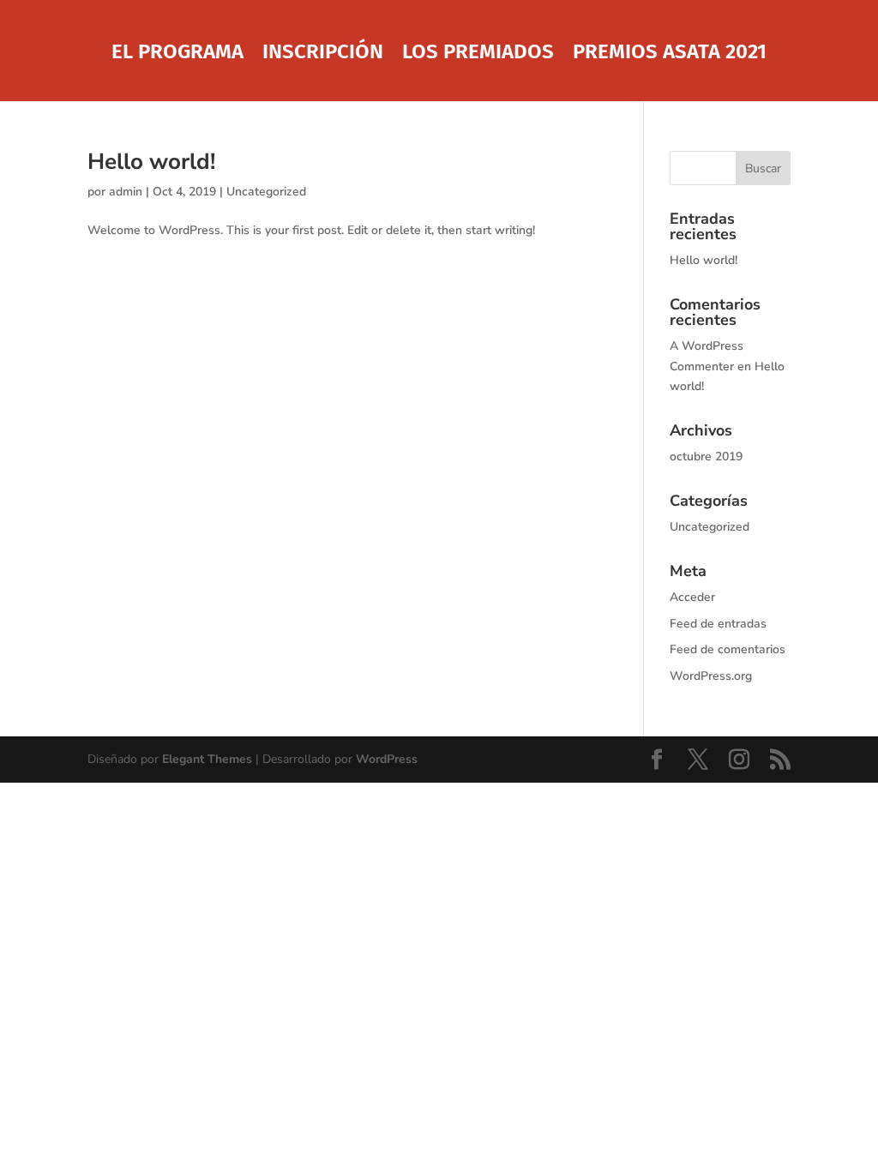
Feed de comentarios (727, 649)
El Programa (177, 54)
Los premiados (478, 54)
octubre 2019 (706, 456)
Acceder (692, 597)
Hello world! (151, 162)
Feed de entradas (718, 624)
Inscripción (322, 54)
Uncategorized (266, 191)
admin (125, 191)
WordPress (387, 759)
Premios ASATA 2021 (670, 54)
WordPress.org (711, 676)
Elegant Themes (207, 759)
